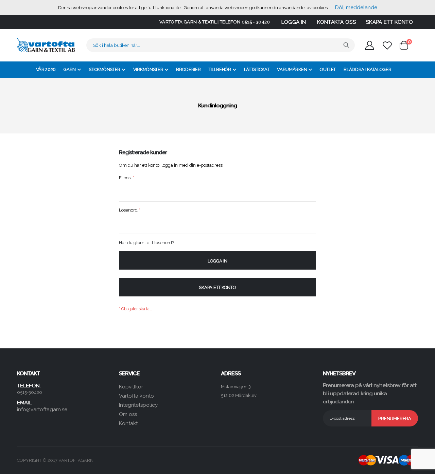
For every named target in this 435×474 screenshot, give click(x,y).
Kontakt (128, 423)
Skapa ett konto (389, 22)
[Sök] (346, 45)
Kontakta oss (336, 22)
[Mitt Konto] (369, 45)
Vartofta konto (136, 396)
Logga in (293, 22)
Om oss (128, 414)
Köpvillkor (131, 387)
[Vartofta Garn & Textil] (46, 45)
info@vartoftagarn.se (42, 409)
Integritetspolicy (138, 405)
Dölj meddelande (356, 7)
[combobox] (220, 45)
